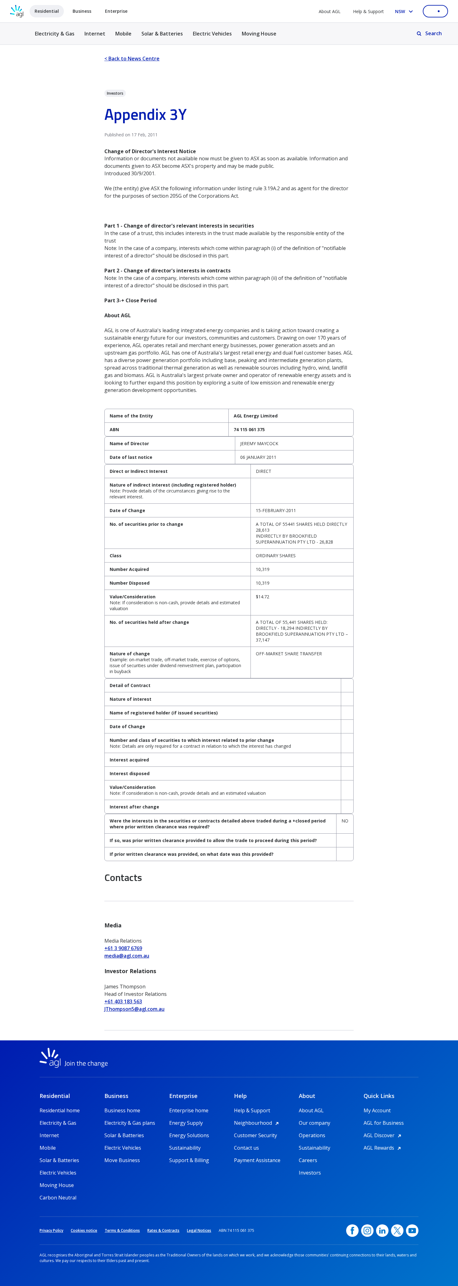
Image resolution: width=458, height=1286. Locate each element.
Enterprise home (188, 1110)
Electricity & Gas (54, 37)
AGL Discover (383, 1135)
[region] (229, 422)
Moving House (259, 33)
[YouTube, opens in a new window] (412, 1230)
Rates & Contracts (163, 1230)
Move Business (122, 1160)
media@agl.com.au (126, 955)
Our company (314, 1122)
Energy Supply (186, 1122)
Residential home (60, 1110)
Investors (310, 1172)
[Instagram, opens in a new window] (367, 1230)
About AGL (330, 11)
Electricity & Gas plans (129, 1122)
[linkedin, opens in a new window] (382, 1230)
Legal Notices (199, 1230)
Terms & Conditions (122, 1230)
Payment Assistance (257, 1160)
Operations (312, 1135)
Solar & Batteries (162, 33)
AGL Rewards (383, 1148)
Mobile (123, 33)
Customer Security (255, 1135)
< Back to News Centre (132, 58)
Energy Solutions (189, 1135)
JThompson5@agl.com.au (134, 1009)
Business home (122, 1110)
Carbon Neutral (58, 1197)
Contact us (246, 1147)
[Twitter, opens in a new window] (397, 1230)
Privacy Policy (51, 1230)
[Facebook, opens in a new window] (352, 1230)
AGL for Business (384, 1122)
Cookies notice (84, 1230)
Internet (94, 33)
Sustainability (185, 1147)
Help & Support (368, 11)
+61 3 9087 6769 (123, 948)
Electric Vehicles (212, 33)
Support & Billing (189, 1160)
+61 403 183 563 (123, 1001)
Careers (308, 1160)
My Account (377, 1110)
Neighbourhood (257, 1123)
